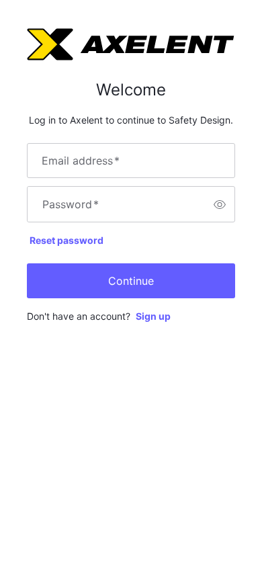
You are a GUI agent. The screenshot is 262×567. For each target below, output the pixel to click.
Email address (81, 161)
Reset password (66, 240)
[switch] (219, 204)
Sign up (153, 316)
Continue (131, 281)
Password (70, 204)
